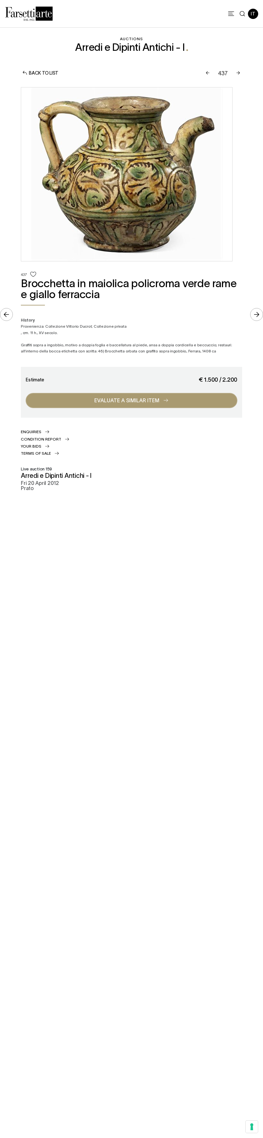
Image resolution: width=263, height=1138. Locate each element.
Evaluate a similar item (126, 400)
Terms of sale (36, 453)
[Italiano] (253, 14)
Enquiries (31, 431)
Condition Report (41, 439)
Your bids (31, 446)
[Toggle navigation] (231, 13)
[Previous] (208, 73)
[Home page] (29, 12)
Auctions (131, 38)
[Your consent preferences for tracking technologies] (252, 1127)
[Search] (242, 13)
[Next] (238, 73)
